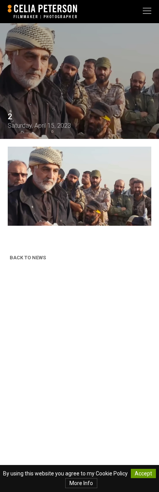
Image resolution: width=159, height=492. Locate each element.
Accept (143, 473)
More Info (81, 483)
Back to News (28, 257)
